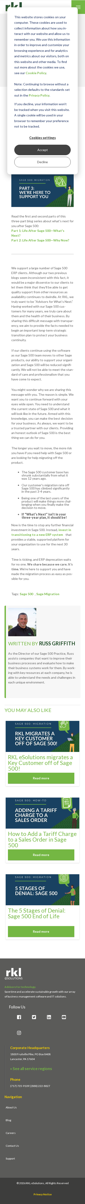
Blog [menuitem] (8, 1120)
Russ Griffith (57, 643)
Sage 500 (26, 594)
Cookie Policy (36, 73)
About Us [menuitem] (11, 1107)
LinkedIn (11, 693)
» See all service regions (31, 1068)
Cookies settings (42, 138)
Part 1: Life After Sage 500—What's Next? (37, 233)
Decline (42, 162)
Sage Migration (47, 594)
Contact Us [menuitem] (12, 1145)
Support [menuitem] (10, 1158)
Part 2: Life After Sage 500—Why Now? (40, 240)
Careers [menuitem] (11, 1133)
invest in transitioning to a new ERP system (41, 532)
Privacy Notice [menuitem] (43, 1194)
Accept (42, 150)
